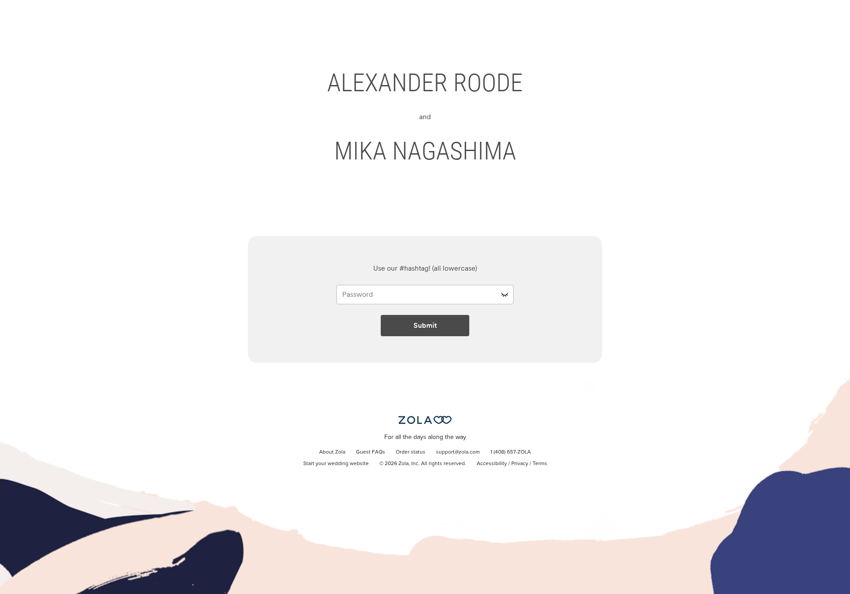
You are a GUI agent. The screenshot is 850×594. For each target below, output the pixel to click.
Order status (410, 452)
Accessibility (492, 463)
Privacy (519, 463)
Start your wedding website (336, 463)
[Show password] (504, 294)
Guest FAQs (370, 452)
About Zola (332, 452)
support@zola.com (458, 452)
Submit (425, 325)
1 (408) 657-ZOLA (511, 452)
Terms (540, 463)
